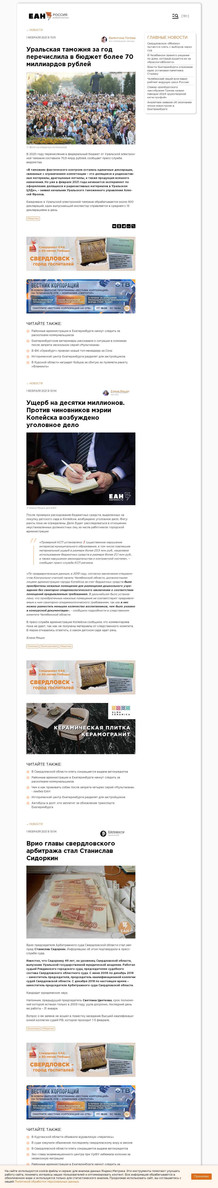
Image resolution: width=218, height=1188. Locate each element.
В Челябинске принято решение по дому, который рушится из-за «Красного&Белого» (169, 58)
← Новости (34, 30)
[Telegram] (124, 226)
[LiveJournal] (133, 226)
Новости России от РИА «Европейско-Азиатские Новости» (40, 16)
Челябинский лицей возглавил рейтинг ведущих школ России (168, 80)
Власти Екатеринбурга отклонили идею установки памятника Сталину (170, 70)
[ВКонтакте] (114, 226)
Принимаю (201, 1176)
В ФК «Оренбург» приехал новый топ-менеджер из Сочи (72, 351)
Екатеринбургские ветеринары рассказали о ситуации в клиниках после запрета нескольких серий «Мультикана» (79, 343)
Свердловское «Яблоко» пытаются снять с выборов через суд (169, 47)
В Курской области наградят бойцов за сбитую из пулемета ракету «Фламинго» (80, 364)
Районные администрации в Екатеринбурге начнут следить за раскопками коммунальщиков (76, 333)
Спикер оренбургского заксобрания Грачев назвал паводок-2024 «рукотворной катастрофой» (166, 92)
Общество (33, 218)
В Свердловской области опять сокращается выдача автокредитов (80, 772)
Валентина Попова (122, 38)
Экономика (33, 1029)
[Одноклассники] (119, 226)
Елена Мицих (120, 391)
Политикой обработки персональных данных (47, 1181)
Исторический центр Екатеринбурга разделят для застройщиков (78, 356)
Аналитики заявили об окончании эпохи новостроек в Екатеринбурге (169, 105)
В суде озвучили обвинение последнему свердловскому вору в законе (82, 1143)
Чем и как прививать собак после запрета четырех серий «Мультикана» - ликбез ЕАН (83, 789)
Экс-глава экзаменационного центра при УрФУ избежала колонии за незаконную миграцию (81, 1156)
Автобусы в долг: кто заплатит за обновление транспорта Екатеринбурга (73, 805)
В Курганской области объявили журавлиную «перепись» (73, 1137)
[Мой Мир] (129, 226)
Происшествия (49, 646)
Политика (32, 646)
